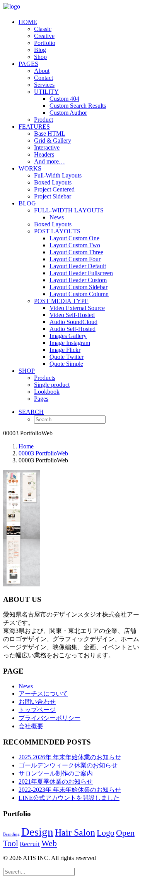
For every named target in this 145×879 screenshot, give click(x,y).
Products (44, 377)
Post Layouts (57, 231)
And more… (49, 161)
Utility (46, 91)
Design (37, 832)
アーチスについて (43, 693)
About (41, 70)
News (56, 217)
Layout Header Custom (78, 280)
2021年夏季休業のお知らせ (56, 781)
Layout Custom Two (74, 245)
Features (34, 126)
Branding (11, 834)
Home (28, 22)
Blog (40, 50)
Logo (105, 833)
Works (30, 168)
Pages (28, 63)
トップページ (37, 710)
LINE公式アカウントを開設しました (69, 798)
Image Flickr (64, 349)
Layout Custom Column (79, 294)
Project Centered (54, 189)
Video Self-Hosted (72, 315)
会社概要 (31, 726)
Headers (44, 154)
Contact (43, 77)
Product (43, 119)
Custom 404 (64, 98)
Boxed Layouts (53, 182)
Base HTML (49, 133)
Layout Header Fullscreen (81, 273)
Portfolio (44, 43)
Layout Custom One (74, 238)
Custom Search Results (77, 105)
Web (49, 843)
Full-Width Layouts (58, 175)
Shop (40, 56)
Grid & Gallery (52, 140)
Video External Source (77, 308)
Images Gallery (68, 336)
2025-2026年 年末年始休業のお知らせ (70, 757)
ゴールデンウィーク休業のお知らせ (68, 765)
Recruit (30, 844)
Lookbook (47, 391)
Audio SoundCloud (73, 322)
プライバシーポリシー (49, 718)
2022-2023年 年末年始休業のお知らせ (70, 789)
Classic (42, 29)
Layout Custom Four (75, 259)
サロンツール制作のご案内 (56, 773)
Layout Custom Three (76, 252)
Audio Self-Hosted (72, 329)
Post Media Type (61, 301)
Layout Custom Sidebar (78, 287)
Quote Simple (66, 363)
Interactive (47, 147)
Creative (44, 36)
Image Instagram (69, 343)
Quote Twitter (66, 356)
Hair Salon (75, 832)
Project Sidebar (52, 196)
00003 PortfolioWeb (43, 453)
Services (44, 84)
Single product (52, 384)
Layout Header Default (77, 266)
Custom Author (68, 112)
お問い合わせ (37, 701)
